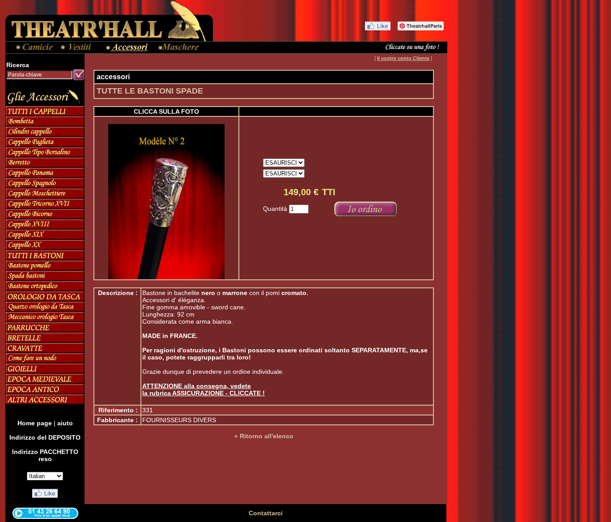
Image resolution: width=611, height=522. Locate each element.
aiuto (65, 423)
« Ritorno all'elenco (263, 436)
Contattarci (266, 513)
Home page (34, 423)
